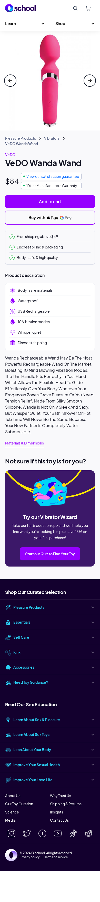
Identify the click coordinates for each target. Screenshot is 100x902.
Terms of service (56, 857)
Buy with (37, 217)
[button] (25, 23)
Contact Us (59, 820)
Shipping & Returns (66, 803)
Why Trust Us (60, 795)
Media (10, 820)
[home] (20, 8)
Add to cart (50, 201)
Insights (56, 812)
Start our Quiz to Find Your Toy (50, 553)
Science (12, 812)
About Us (12, 795)
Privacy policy (29, 857)
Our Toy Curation (19, 803)
